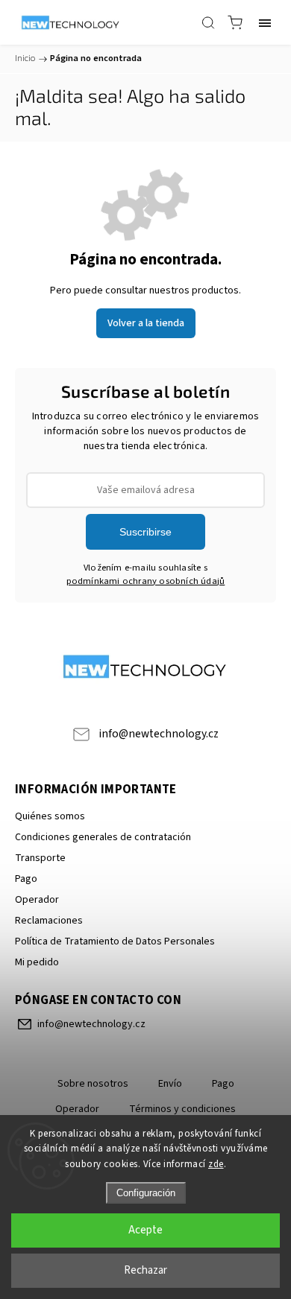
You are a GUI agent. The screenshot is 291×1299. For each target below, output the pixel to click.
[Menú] (265, 22)
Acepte (145, 1230)
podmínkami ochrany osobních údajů (145, 581)
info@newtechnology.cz (158, 733)
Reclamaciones (49, 920)
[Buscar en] (208, 22)
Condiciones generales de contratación (103, 837)
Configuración (145, 1192)
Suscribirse (145, 532)
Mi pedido (37, 962)
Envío (170, 1083)
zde (216, 1164)
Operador (37, 899)
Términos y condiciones (182, 1109)
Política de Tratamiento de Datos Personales (115, 941)
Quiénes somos (50, 816)
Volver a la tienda (145, 323)
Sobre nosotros (92, 1083)
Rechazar (145, 1270)
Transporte (40, 858)
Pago (26, 878)
